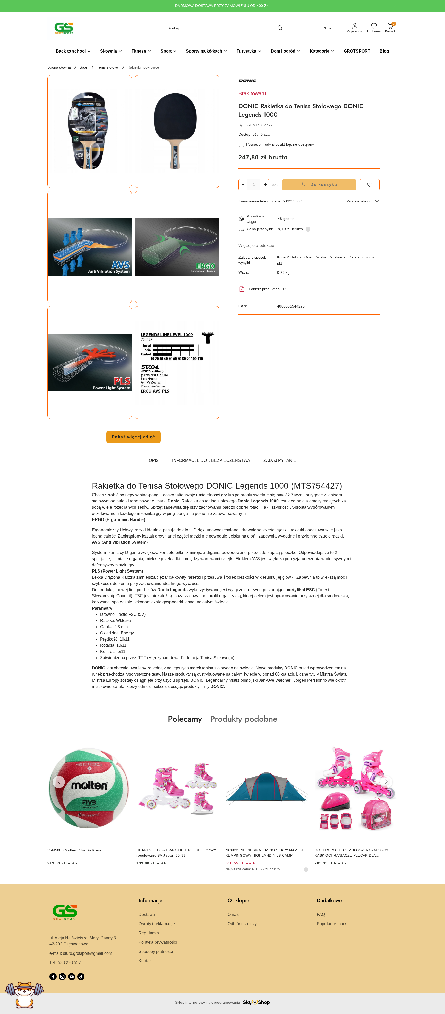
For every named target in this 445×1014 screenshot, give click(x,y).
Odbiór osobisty (242, 924)
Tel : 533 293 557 (65, 962)
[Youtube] (71, 976)
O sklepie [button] (238, 900)
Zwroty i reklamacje (157, 924)
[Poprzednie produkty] (58, 782)
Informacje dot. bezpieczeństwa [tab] (211, 460)
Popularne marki (332, 924)
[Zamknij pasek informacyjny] (395, 6)
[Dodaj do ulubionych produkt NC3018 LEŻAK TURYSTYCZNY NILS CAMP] (392, 739)
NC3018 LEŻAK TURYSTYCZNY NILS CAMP (353, 850)
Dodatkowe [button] (329, 900)
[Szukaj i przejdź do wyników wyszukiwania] (280, 28)
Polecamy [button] (185, 719)
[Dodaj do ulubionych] (370, 184)
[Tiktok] (80, 976)
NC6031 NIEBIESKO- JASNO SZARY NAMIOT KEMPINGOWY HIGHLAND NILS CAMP (175, 852)
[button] (322, 51)
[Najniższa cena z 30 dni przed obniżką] (216, 869)
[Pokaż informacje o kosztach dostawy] (308, 229)
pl (325, 28)
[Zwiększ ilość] (265, 184)
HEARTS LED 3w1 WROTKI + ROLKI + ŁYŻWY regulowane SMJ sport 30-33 (87, 852)
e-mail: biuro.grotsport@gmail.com (80, 953)
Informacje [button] (150, 900)
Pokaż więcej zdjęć (133, 437)
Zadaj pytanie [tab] (279, 460)
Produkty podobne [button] (243, 719)
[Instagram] (62, 976)
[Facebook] (53, 976)
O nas (233, 914)
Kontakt (146, 961)
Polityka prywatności (158, 942)
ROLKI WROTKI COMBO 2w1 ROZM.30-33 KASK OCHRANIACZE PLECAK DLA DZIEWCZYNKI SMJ (262, 853)
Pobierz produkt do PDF (268, 289)
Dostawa (147, 914)
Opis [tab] (154, 460)
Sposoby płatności (156, 951)
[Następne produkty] (386, 782)
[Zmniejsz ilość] (242, 184)
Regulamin (149, 933)
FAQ (321, 914)
